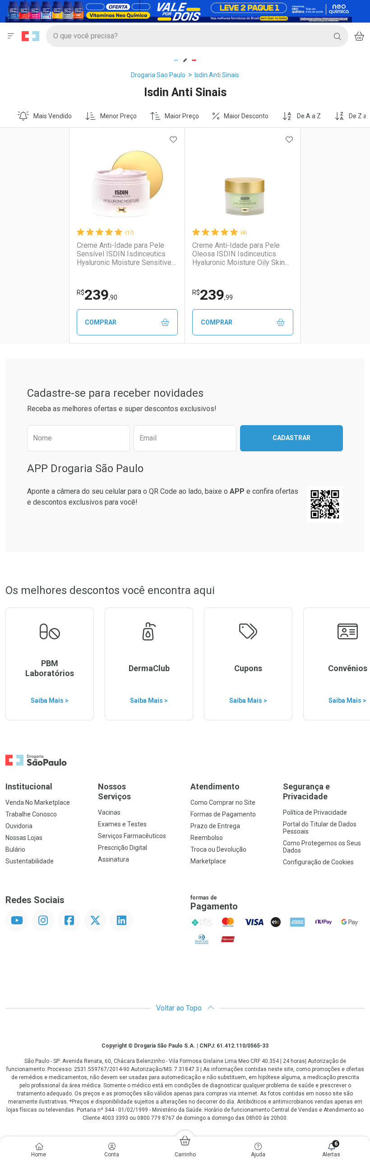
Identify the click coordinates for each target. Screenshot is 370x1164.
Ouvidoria (18, 826)
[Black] (178, 10)
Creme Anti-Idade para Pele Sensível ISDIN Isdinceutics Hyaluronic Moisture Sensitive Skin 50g (124, 254)
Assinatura (113, 859)
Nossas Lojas (23, 837)
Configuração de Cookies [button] (318, 862)
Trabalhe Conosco (31, 814)
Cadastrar (291, 437)
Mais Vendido (52, 116)
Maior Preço (182, 116)
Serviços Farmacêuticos (132, 835)
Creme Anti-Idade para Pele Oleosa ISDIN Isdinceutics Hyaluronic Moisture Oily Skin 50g (238, 254)
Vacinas (109, 812)
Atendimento (215, 786)
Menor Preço (118, 116)
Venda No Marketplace (37, 802)
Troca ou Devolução (218, 849)
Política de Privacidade (315, 812)
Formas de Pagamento (223, 814)
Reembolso (206, 837)
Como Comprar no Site (222, 802)
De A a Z (309, 116)
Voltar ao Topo (180, 1008)
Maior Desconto (246, 116)
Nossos (114, 791)
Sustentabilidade (29, 861)
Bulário (15, 849)
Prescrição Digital (122, 847)
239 (97, 295)
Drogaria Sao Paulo (158, 75)
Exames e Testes (122, 824)
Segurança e (306, 791)
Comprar (100, 322)
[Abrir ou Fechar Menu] (11, 36)
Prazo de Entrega (215, 826)
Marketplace (208, 861)
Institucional (28, 786)
